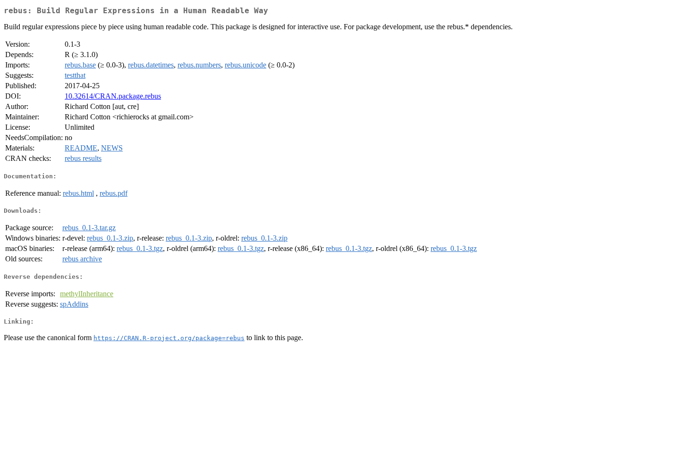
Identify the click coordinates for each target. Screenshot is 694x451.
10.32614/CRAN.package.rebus (113, 96)
